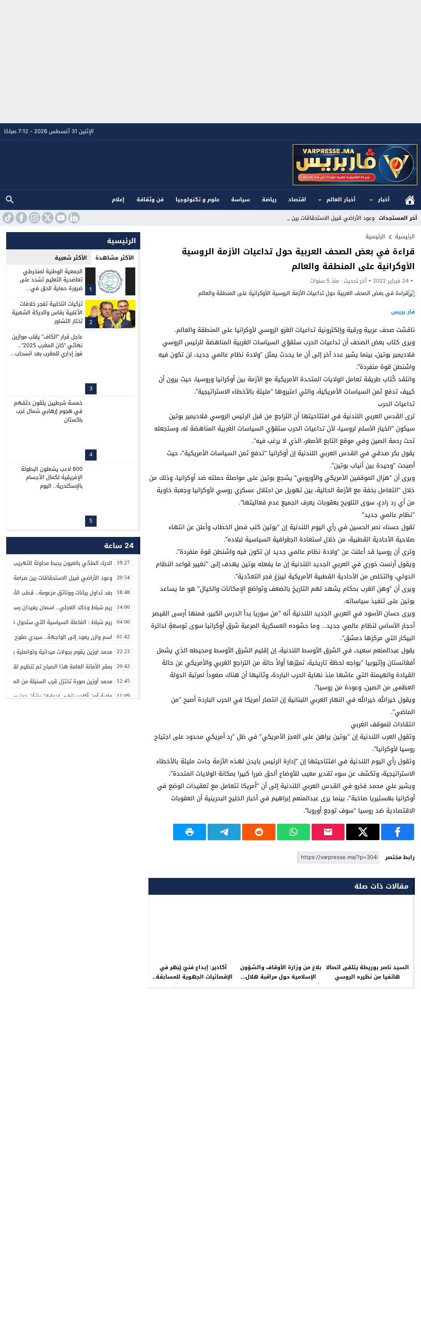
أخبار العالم (341, 199)
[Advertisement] (210, 61)
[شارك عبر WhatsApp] (293, 832)
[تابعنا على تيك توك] (7, 217)
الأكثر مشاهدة (114, 258)
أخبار (384, 199)
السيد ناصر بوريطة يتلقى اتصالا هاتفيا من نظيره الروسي (367, 972)
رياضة (269, 199)
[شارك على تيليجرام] (224, 832)
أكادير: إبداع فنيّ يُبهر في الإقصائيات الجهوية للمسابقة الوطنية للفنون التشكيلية (194, 976)
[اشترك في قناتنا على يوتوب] (60, 217)
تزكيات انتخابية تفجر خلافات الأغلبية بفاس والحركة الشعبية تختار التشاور (47, 312)
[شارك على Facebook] (397, 832)
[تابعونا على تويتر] (46, 217)
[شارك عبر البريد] (328, 832)
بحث (10, 200)
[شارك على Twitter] (362, 832)
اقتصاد (297, 199)
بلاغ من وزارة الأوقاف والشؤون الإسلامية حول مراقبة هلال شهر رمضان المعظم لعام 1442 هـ (281, 981)
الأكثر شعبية (71, 258)
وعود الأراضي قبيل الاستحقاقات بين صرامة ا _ (321, 218)
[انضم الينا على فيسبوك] (20, 217)
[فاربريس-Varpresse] (210, 164)
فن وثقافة (150, 199)
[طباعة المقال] (189, 832)
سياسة (240, 199)
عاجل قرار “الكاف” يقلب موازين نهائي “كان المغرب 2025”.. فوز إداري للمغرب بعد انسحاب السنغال (47, 349)
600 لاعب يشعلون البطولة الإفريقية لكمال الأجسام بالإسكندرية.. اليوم (52, 477)
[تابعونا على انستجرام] (33, 217)
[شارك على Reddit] (258, 832)
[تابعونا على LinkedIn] (73, 217)
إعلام (118, 199)
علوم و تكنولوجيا (198, 199)
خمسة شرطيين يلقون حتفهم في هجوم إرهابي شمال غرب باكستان (48, 411)
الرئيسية (410, 200)
